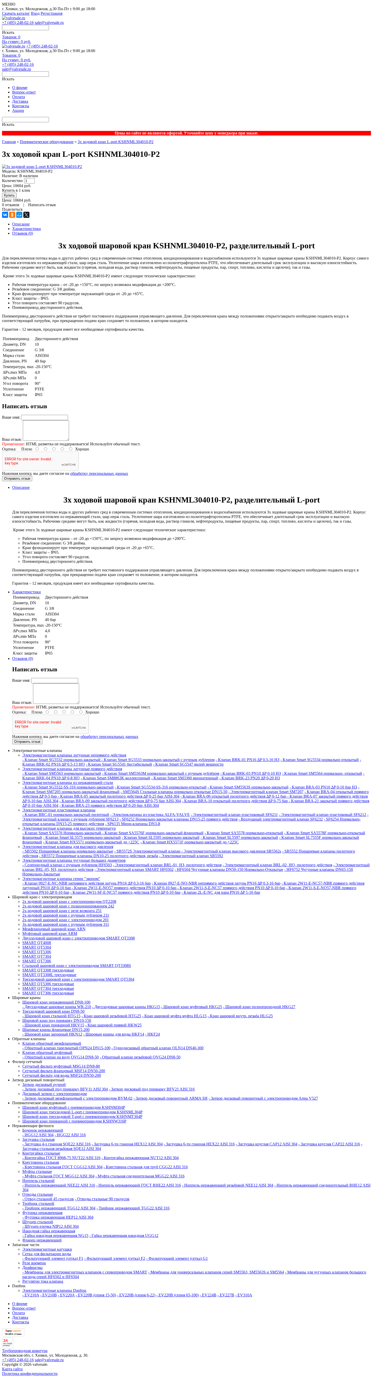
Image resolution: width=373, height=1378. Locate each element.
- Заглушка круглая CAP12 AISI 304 (266, 1144)
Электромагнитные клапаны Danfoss (54, 1290)
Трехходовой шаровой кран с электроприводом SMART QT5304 (78, 979)
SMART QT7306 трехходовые (48, 993)
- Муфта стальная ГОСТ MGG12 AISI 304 (58, 1176)
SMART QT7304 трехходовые (48, 988)
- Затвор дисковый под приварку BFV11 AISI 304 (65, 1089)
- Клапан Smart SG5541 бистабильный (119, 764)
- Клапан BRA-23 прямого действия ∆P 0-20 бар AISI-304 (109, 805)
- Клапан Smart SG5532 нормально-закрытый (61, 760)
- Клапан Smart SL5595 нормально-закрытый (160, 837)
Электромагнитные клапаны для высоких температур (69, 828)
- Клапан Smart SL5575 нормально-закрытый (82, 837)
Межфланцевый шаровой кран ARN (54, 929)
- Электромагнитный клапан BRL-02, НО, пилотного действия (277, 865)
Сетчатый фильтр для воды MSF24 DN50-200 (61, 1075)
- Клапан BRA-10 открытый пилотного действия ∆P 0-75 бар (235, 801)
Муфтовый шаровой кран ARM (49, 933)
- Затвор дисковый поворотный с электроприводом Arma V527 (263, 1098)
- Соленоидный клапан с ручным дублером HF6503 (67, 865)
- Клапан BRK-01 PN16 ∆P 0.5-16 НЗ (247, 760)
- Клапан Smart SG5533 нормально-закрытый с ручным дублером (158, 760)
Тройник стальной (38, 1203)
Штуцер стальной (37, 1222)
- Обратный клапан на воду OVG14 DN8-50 (60, 1057)
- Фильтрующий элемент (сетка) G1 (177, 1258)
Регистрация (51, 13)
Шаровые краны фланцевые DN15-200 (56, 1029)
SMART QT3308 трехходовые (48, 970)
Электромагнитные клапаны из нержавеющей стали (67, 782)
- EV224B (208, 1295)
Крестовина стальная (40, 1162)
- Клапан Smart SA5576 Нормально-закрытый (62, 833)
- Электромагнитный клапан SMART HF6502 (134, 869)
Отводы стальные (37, 1194)
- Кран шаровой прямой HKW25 (113, 1025)
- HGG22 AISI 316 (70, 1135)
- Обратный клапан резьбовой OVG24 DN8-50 (140, 1057)
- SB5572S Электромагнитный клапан (147, 851)
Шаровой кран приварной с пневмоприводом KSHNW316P (74, 1121)
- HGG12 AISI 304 (38, 1135)
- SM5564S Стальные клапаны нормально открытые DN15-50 (174, 792)
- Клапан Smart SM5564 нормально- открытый (322, 773)
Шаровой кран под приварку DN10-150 (56, 1020)
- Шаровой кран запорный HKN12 (52, 1034)
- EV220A (66, 1295)
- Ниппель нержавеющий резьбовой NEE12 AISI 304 (227, 1185)
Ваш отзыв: (12, 439)
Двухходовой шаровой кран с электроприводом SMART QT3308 (78, 938)
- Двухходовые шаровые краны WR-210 (56, 1007)
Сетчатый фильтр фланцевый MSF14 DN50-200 (63, 1071)
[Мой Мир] (19, 215)
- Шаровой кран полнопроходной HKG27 (259, 1007)
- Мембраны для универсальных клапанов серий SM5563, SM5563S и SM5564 (216, 1272)
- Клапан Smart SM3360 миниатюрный (184, 778)
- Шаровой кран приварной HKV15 (53, 1025)
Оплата (18, 97)
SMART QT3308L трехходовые (49, 975)
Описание (21, 224)
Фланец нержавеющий (42, 1240)
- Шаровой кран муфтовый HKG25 (191, 1007)
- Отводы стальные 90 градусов (102, 1199)
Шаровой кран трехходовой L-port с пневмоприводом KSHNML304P (82, 1112)
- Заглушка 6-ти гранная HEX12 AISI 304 (127, 1144)
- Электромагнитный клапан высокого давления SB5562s (231, 851)
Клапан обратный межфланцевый (51, 1043)
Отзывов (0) (22, 233)
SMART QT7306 (36, 961)
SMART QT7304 (36, 956)
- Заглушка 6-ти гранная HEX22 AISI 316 (199, 1144)
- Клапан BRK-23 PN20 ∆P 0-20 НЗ (249, 778)
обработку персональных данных (99, 473)
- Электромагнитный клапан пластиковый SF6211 (234, 814)
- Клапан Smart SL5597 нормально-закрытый (239, 837)
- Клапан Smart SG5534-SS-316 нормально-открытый (161, 787)
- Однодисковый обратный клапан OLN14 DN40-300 (157, 1048)
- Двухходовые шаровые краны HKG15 (126, 1007)
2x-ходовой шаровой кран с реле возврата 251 (62, 910)
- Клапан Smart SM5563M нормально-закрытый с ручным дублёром (160, 773)
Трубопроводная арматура (24, 1351)
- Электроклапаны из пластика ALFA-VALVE (150, 814)
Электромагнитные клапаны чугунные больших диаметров (74, 860)
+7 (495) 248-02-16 (18, 22)
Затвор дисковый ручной (44, 1084)
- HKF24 (152, 1034)
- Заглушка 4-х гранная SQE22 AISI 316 (56, 1144)
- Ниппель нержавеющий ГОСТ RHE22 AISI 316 (138, 1185)
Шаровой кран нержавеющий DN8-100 (56, 1002)
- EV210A (30, 1295)
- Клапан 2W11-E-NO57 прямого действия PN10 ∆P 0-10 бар (124, 888)
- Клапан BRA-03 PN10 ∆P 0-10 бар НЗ (323, 787)
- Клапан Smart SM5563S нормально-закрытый (248, 787)
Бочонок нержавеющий (42, 1130)
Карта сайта (12, 1369)
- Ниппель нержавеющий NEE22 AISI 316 (58, 1185)
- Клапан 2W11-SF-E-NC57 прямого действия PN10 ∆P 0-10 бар (125, 892)
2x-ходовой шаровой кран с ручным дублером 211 (65, 915)
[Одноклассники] (12, 215)
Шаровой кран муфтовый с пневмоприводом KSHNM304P (73, 1107)
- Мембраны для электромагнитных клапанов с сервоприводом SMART (84, 1272)
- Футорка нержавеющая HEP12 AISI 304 (57, 1217)
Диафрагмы (32, 1267)
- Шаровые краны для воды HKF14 (113, 1034)
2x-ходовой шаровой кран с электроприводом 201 (65, 920)
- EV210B (48, 1295)
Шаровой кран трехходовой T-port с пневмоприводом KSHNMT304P (82, 1116)
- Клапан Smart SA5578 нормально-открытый (244, 833)
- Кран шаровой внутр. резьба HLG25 (240, 1016)
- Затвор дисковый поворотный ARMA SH (170, 1098)
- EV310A (243, 1295)
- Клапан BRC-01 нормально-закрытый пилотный (65, 814)
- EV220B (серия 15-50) (96, 1295)
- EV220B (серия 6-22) (136, 1295)
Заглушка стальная (38, 1139)
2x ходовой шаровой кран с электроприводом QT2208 (69, 901)
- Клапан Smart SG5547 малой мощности (188, 764)
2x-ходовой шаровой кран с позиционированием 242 (68, 906)
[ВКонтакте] (5, 215)
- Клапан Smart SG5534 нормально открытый (319, 760)
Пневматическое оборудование (47, 142)
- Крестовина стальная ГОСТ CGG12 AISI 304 (62, 1167)
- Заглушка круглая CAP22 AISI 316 (329, 1144)
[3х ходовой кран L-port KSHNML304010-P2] (42, 166)
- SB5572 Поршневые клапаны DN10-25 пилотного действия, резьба (98, 856)
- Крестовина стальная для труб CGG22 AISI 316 (146, 1167)
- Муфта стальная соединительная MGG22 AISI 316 (139, 1176)
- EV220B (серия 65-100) (177, 1295)
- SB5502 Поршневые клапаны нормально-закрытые (67, 851)
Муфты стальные (37, 1171)
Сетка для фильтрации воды (46, 1254)
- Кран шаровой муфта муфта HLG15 (174, 1016)
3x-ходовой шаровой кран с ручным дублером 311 (65, 924)
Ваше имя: (11, 417)
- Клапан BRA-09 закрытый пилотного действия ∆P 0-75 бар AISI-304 (120, 801)
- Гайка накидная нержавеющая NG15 (55, 1235)
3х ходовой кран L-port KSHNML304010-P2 (116, 142)
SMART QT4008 (36, 943)
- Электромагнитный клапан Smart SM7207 (265, 792)
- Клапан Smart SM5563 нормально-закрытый (61, 773)
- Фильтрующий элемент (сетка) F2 (114, 1258)
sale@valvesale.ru (49, 22)
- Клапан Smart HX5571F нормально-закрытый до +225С (189, 842)
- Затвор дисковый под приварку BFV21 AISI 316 (152, 1089)
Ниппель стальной (38, 1180)
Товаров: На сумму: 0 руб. (16, 39)
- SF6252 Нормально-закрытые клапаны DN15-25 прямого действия (179, 819)
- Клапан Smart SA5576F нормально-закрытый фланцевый (153, 833)
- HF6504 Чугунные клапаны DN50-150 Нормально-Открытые (229, 869)
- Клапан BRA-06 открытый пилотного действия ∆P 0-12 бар (233, 796)
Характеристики (26, 228)
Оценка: (9, 449)
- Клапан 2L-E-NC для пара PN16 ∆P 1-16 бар (220, 892)
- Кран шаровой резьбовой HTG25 (111, 1016)
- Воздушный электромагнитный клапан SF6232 (281, 819)
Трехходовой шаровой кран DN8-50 (53, 1011)
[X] (26, 215)
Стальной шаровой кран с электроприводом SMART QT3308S (76, 965)
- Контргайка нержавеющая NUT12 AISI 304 (140, 1158)
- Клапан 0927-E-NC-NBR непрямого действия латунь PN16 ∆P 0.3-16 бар (86, 883)
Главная (9, 142)
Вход (35, 13)
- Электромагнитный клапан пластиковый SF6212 (322, 814)
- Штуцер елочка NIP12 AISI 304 (50, 1226)
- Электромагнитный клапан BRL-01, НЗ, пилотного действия (167, 865)
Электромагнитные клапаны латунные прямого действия (72, 769)
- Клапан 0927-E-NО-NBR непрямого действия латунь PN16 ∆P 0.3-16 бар (216, 883)
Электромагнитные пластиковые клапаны (58, 810)
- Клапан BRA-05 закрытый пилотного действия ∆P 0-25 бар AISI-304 (118, 796)
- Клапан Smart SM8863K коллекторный (115, 778)
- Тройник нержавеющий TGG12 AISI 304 (58, 1208)
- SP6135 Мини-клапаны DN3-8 (132, 824)
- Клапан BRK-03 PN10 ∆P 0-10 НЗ (250, 773)
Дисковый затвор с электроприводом (54, 1094)
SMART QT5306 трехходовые (48, 984)
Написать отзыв (42, 205)
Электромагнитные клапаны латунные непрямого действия (74, 755)
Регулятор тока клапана (42, 1281)
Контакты (20, 106)
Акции (18, 110)
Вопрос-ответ (24, 92)
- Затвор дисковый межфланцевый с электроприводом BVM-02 (77, 1098)
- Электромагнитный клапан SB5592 (191, 856)
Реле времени (34, 1263)
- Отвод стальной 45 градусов (48, 1199)
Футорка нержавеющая (42, 1212)
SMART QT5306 (36, 952)
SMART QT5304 (36, 947)
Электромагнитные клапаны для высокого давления (67, 846)
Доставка (20, 101)
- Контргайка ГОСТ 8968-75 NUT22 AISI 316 (61, 1158)
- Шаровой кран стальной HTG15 (51, 1016)
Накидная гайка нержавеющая (48, 1231)
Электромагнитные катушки (47, 1249)
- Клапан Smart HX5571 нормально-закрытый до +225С (91, 842)
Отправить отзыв (17, 478)
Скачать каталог (16, 13)
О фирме (19, 87)
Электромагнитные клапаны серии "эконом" (61, 878)
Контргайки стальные (41, 1153)
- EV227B (225, 1295)
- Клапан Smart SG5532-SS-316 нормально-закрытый (68, 787)
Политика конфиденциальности (30, 1373)
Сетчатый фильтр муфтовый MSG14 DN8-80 (61, 1066)
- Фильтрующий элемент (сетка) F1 (52, 1258)
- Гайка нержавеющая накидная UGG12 (123, 1235)
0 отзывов (10, 205)
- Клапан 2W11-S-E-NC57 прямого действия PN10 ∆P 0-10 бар (231, 888)
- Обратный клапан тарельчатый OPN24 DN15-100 (66, 1048)
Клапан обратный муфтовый (47, 1052)
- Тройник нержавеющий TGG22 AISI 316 (132, 1208)
